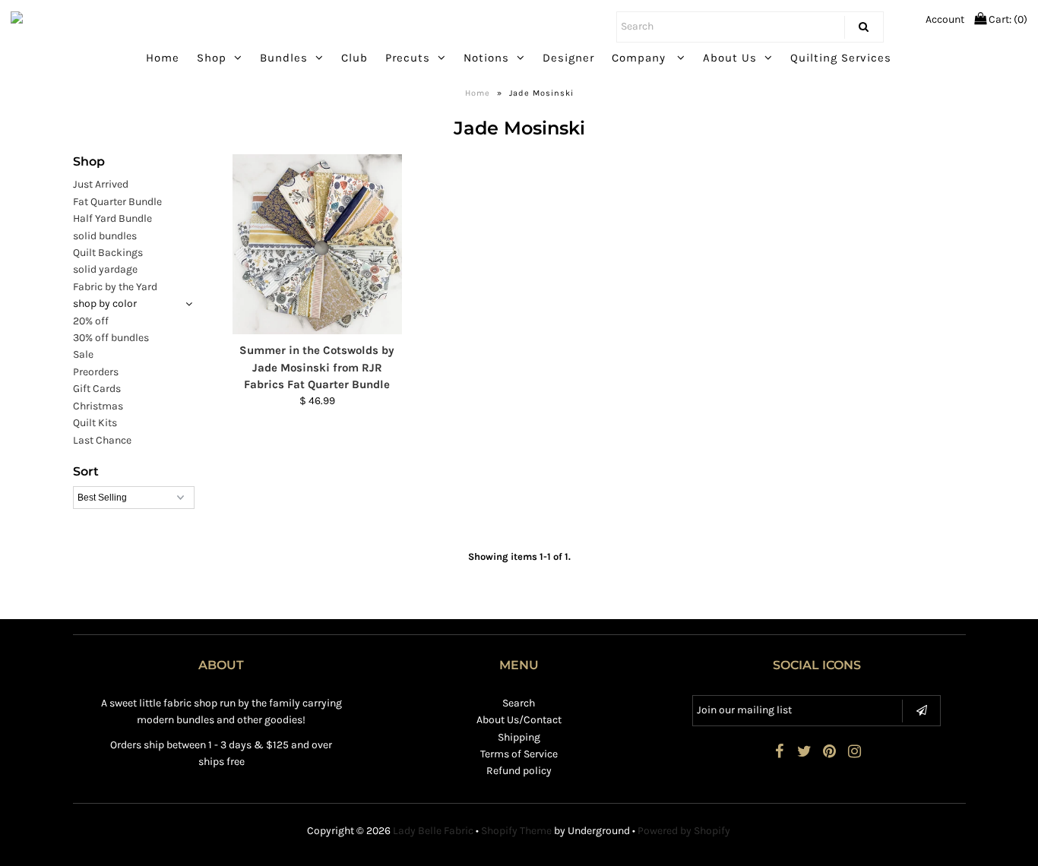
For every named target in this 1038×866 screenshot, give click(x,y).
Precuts (407, 58)
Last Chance (102, 440)
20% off (91, 320)
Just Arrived (100, 184)
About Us (730, 58)
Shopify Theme (516, 830)
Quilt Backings (108, 252)
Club (354, 58)
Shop (211, 58)
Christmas (98, 406)
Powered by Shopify (684, 830)
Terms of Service (519, 753)
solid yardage (105, 269)
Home (162, 58)
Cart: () (1006, 19)
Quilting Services (840, 58)
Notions (486, 58)
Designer (568, 58)
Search (518, 703)
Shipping (519, 737)
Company (640, 58)
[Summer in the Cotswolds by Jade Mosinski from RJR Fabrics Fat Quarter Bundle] (317, 244)
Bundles (284, 58)
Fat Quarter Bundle (117, 201)
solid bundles (105, 235)
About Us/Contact (519, 719)
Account (945, 19)
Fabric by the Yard (115, 286)
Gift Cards (97, 388)
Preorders (96, 371)
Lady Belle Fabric (433, 830)
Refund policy (519, 770)
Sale (83, 354)
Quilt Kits (95, 422)
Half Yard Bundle (112, 218)
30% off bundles (111, 337)
